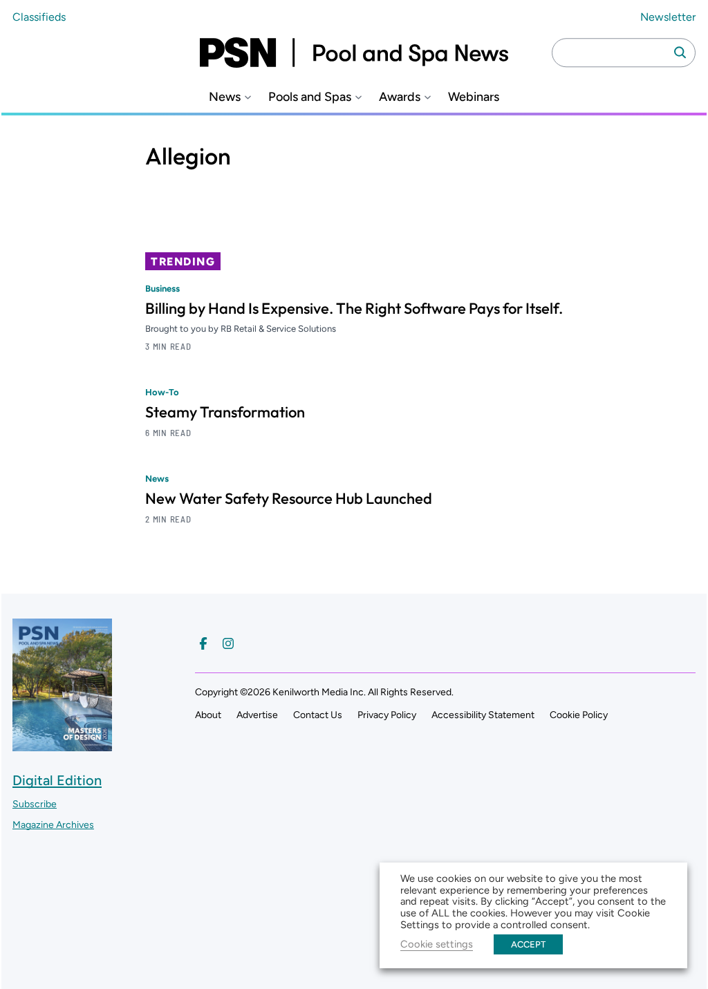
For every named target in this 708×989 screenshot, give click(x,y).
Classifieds (39, 16)
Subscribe (34, 804)
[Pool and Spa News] (354, 52)
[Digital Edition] (62, 744)
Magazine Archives (53, 825)
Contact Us (317, 715)
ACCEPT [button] (528, 944)
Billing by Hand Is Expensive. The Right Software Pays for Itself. (354, 308)
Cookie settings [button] (436, 944)
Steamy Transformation (225, 412)
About (208, 715)
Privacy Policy (386, 715)
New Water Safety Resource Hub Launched (288, 498)
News (225, 97)
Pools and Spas (309, 97)
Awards (399, 97)
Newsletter (668, 16)
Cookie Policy (579, 715)
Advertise (257, 715)
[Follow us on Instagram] (228, 643)
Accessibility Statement (482, 715)
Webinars (473, 97)
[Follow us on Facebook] (203, 643)
